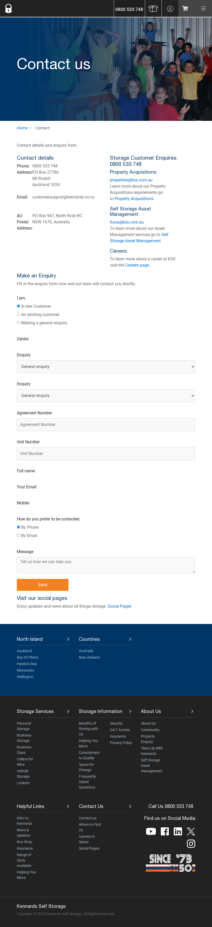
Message (25, 551)
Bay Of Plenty (28, 657)
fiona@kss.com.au (127, 222)
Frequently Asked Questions (87, 781)
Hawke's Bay (27, 664)
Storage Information (100, 711)
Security (116, 723)
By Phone (30, 527)
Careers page (137, 265)
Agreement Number (34, 412)
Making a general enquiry (44, 322)
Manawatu (25, 670)
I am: (21, 298)
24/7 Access (120, 730)
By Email (29, 535)
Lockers (23, 783)
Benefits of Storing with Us (88, 728)
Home (22, 128)
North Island (30, 639)
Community (150, 730)
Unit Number (28, 441)
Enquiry (24, 354)
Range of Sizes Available (24, 860)
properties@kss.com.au (131, 180)
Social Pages (119, 606)
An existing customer (40, 314)
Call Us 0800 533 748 (170, 806)
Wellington (25, 677)
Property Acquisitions (134, 198)
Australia (86, 651)
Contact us (87, 818)
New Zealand (89, 657)
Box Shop (24, 842)
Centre (22, 338)
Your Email (26, 486)
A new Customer (36, 306)
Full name (26, 470)
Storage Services (35, 711)
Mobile (23, 503)
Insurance (118, 736)
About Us (151, 711)
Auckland (24, 651)
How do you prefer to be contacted (48, 519)
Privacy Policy (121, 743)
